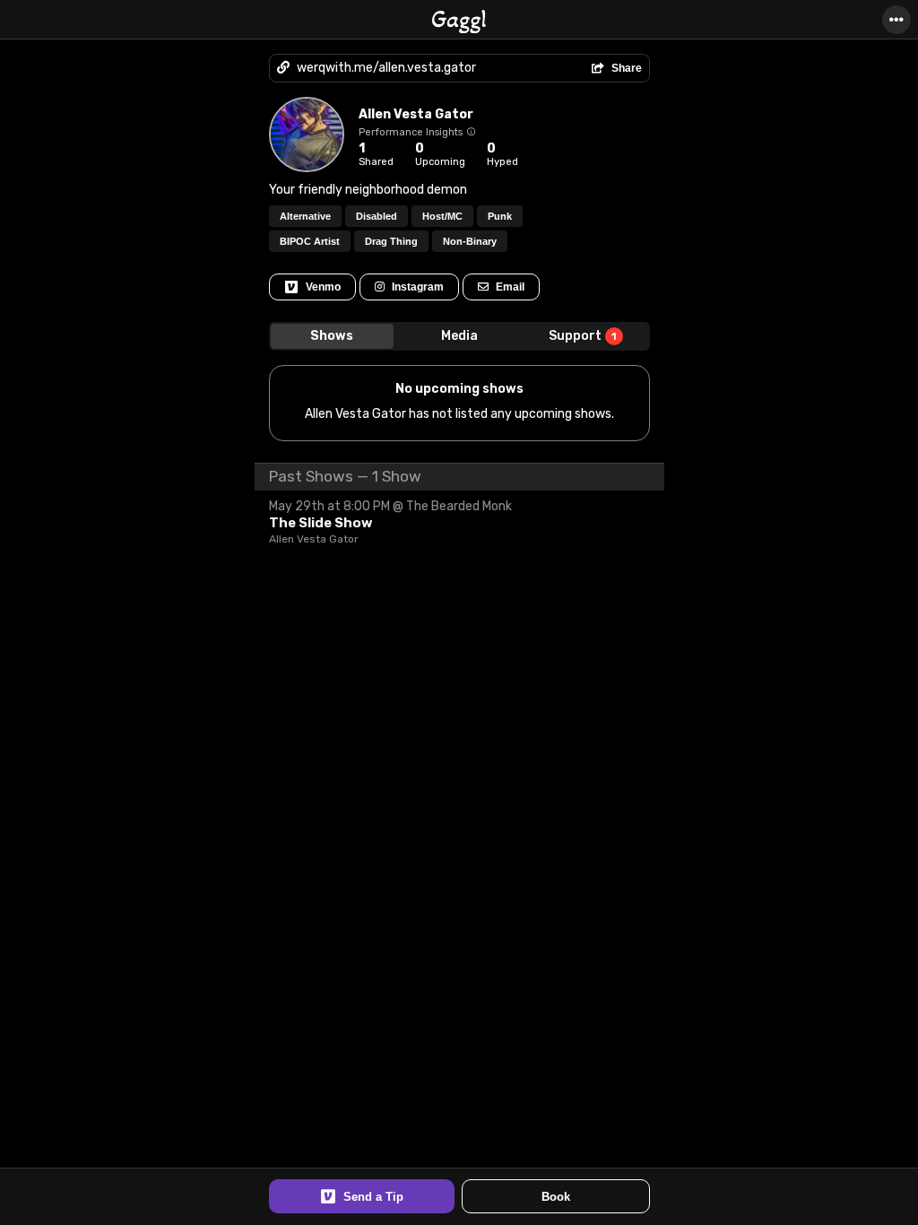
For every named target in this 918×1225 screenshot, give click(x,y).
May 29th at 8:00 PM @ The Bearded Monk (390, 506)
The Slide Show (320, 523)
